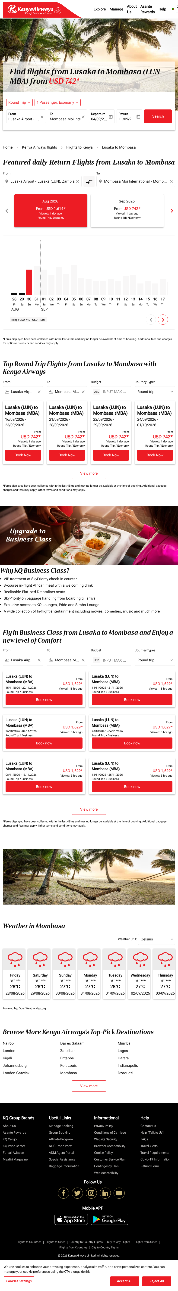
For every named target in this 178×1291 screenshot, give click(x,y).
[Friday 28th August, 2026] (14, 294)
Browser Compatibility (109, 1146)
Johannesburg (15, 1065)
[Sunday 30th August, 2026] (29, 282)
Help (162, 9)
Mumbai (124, 1043)
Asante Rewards (147, 9)
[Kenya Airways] (63, 1193)
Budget (96, 382)
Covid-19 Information (155, 1159)
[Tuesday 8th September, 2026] (96, 288)
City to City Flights (118, 1242)
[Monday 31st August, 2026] (37, 280)
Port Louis (68, 1065)
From (12, 114)
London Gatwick (16, 1073)
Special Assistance (62, 1159)
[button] (58, 102)
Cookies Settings (19, 1281)
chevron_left (6, 211)
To (51, 114)
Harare (123, 1058)
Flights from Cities (145, 1242)
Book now (44, 699)
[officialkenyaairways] (91, 1193)
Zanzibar (67, 1050)
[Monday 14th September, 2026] (140, 289)
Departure (98, 114)
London (9, 1050)
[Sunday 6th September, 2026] (81, 286)
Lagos (123, 1050)
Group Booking (59, 1132)
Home (8, 147)
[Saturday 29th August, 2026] (22, 294)
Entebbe (67, 1058)
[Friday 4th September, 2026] (66, 284)
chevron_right (171, 211)
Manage (116, 9)
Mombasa (68, 1073)
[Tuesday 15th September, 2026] (148, 288)
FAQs (144, 1139)
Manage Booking (61, 1126)
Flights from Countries (73, 1247)
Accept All (124, 1281)
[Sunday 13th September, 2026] (133, 285)
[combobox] (42, 181)
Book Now (23, 455)
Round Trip (17, 102)
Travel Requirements (154, 1152)
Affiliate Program (61, 1139)
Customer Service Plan (110, 1159)
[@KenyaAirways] (77, 1193)
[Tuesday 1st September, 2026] (44, 282)
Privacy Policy (103, 1126)
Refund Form (149, 1166)
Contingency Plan (106, 1166)
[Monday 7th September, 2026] (89, 287)
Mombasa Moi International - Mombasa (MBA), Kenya (65, 119)
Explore (100, 9)
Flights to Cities (55, 1242)
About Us (132, 9)
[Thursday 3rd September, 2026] (59, 281)
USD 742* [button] (64, 81)
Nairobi (9, 1043)
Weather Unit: (127, 939)
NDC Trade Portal (61, 1146)
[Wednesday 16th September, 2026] (155, 289)
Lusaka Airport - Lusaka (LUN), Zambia (23, 119)
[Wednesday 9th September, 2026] (103, 288)
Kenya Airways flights (39, 147)
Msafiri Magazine (15, 1159)
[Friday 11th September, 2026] (118, 288)
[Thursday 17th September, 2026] (163, 287)
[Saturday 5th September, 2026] (74, 280)
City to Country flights (105, 1247)
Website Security (105, 1139)
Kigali (7, 1058)
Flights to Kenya (79, 147)
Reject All (156, 1281)
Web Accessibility (106, 1173)
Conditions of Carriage (110, 1132)
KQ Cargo (10, 1139)
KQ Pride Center (14, 1146)
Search (158, 116)
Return (123, 114)
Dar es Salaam (72, 1043)
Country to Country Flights (86, 1242)
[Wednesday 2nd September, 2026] (51, 285)
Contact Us (148, 1126)
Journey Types (145, 382)
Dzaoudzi (125, 1073)
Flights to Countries (29, 1242)
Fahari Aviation (13, 1152)
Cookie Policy (103, 1152)
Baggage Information (64, 1166)
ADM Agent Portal (61, 1152)
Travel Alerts (149, 1146)
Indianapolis (128, 1065)
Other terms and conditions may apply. (62, 490)
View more (89, 1086)
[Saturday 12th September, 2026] (126, 285)
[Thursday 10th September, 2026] (111, 287)
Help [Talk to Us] (152, 1132)
